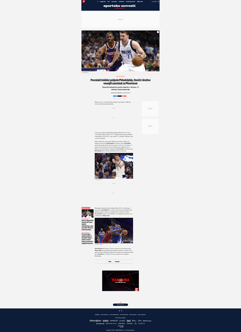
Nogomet (103, 1)
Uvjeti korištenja (104, 314)
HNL (108, 1)
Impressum (97, 314)
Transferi (114, 1)
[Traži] (158, 2)
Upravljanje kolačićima (120, 317)
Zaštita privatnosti (124, 314)
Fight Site (140, 1)
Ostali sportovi (130, 1)
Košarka (121, 1)
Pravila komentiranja (114, 314)
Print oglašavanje (142, 314)
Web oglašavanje (133, 314)
